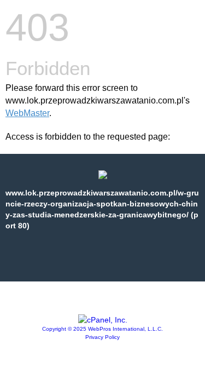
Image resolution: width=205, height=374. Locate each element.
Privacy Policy (102, 337)
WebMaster (27, 113)
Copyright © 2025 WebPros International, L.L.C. (102, 329)
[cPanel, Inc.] (102, 319)
